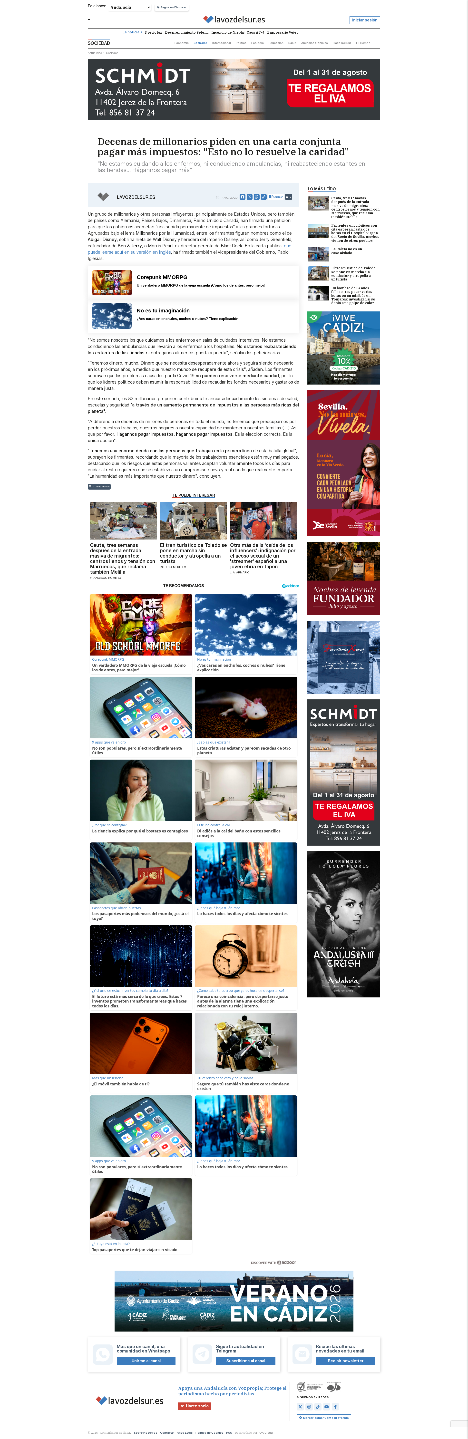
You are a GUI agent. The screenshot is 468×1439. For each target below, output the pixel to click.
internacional (221, 43)
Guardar (278, 196)
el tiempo (363, 43)
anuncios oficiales (314, 43)
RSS (229, 1432)
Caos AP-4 (255, 32)
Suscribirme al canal (245, 1361)
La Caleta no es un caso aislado (346, 251)
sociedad (200, 43)
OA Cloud (266, 1432)
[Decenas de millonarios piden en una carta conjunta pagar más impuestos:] (234, 20)
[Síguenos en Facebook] (335, 1406)
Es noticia (131, 32)
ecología (257, 43)
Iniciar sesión (365, 20)
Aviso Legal (185, 1432)
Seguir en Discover (173, 7)
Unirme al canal (146, 1361)
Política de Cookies (209, 1432)
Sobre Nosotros (145, 1432)
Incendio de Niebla (227, 32)
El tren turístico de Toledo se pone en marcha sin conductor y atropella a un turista (353, 273)
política (241, 43)
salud (292, 43)
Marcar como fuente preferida (326, 1418)
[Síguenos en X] (300, 1406)
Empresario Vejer (282, 32)
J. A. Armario (240, 572)
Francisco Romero (105, 577)
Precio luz (153, 32)
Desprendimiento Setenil (186, 32)
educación (276, 43)
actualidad (95, 53)
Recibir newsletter (346, 1361)
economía (182, 43)
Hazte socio (197, 1406)
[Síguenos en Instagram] (309, 1406)
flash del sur (342, 43)
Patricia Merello (173, 567)
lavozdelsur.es (136, 197)
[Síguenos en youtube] (326, 1406)
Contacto (167, 1432)
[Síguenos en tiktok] (318, 1406)
